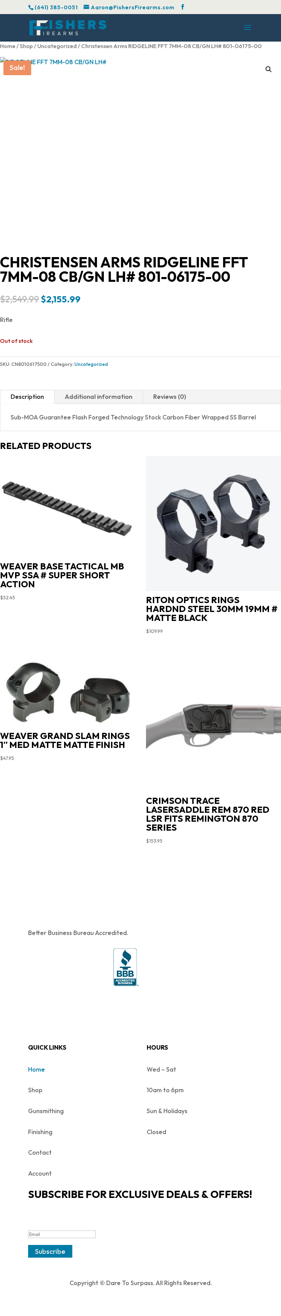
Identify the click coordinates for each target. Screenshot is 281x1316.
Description (27, 397)
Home (7, 45)
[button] (268, 69)
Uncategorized (57, 45)
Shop (26, 45)
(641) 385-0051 (56, 7)
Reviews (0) (169, 397)
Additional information (98, 397)
